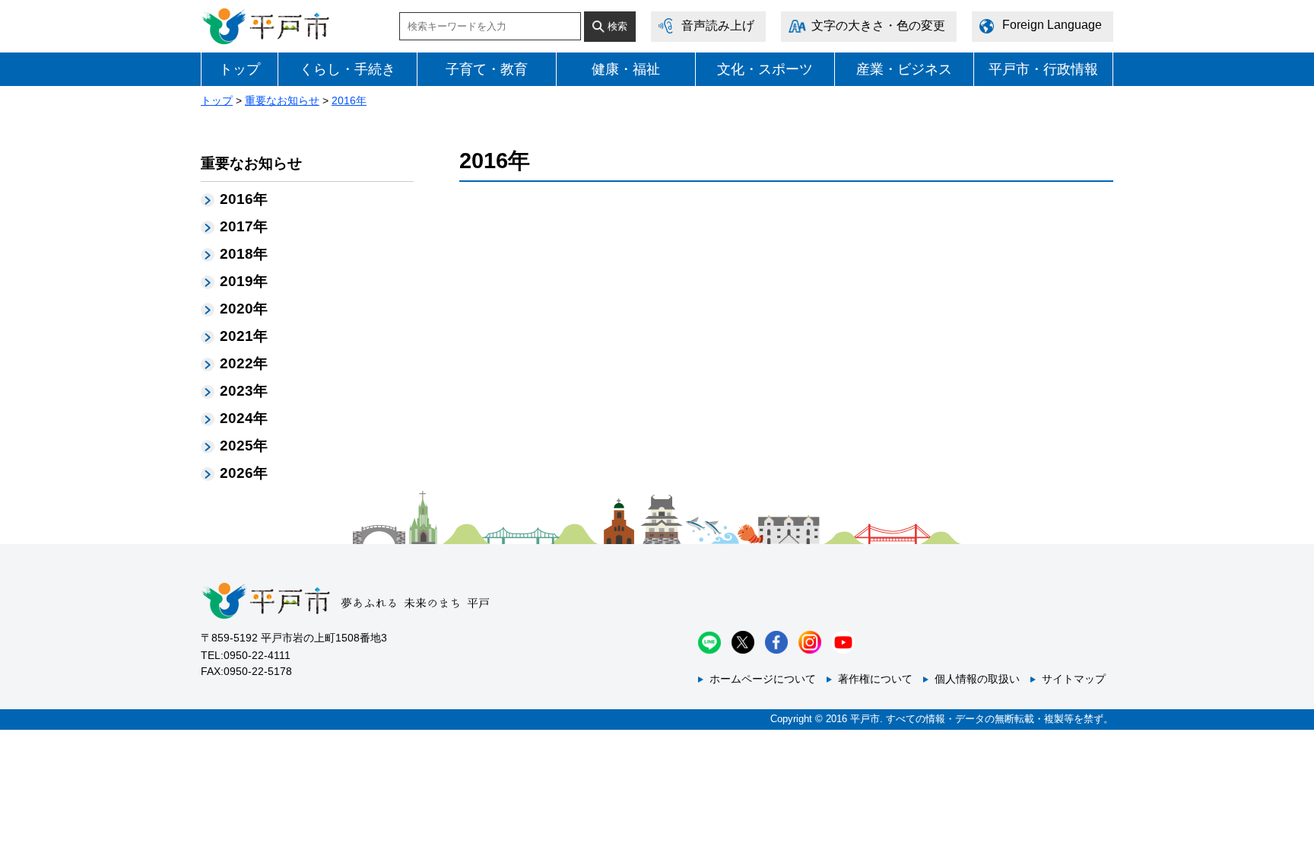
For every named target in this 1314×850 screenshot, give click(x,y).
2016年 (349, 100)
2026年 (244, 473)
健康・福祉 (626, 69)
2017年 (244, 226)
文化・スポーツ (765, 69)
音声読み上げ (717, 25)
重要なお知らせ (282, 100)
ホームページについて (762, 679)
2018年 (244, 254)
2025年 (244, 446)
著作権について (875, 679)
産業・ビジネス (904, 69)
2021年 (244, 336)
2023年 (244, 391)
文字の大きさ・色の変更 (878, 25)
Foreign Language (1052, 24)
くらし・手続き (347, 69)
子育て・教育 (487, 69)
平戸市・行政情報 (1043, 69)
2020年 (244, 309)
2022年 (244, 363)
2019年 (244, 281)
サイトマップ (1074, 679)
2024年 (244, 418)
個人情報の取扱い (977, 679)
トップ (239, 69)
